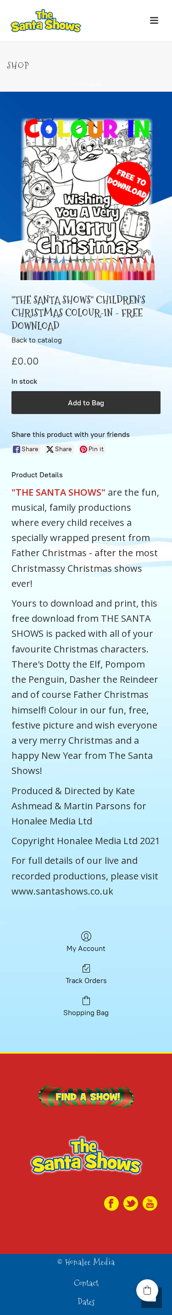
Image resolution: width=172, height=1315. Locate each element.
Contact (86, 1283)
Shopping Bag (86, 1012)
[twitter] (130, 1204)
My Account (86, 948)
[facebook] (111, 1204)
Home (78, 85)
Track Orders (86, 980)
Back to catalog (36, 340)
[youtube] (150, 1204)
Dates (86, 1302)
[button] (147, 1290)
